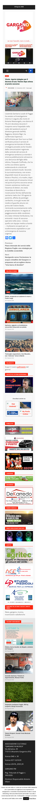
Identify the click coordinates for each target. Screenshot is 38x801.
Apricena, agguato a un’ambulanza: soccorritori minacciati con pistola (19, 313)
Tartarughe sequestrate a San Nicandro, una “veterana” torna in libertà (19, 341)
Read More (32, 798)
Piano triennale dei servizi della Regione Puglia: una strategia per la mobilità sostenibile (18, 247)
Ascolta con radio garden (31, 71)
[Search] (26, 70)
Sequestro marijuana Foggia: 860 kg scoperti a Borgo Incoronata (19, 692)
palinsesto (21, 367)
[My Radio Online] (25, 413)
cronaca (9, 642)
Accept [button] (26, 798)
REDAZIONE (11, 88)
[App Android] (12, 405)
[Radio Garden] (25, 405)
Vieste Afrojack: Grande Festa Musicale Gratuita (19, 721)
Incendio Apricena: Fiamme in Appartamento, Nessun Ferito (19, 663)
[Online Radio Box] (12, 413)
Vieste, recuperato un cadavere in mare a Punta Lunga (19, 284)
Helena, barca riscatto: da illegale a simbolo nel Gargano (19, 634)
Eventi (8, 729)
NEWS (7, 76)
